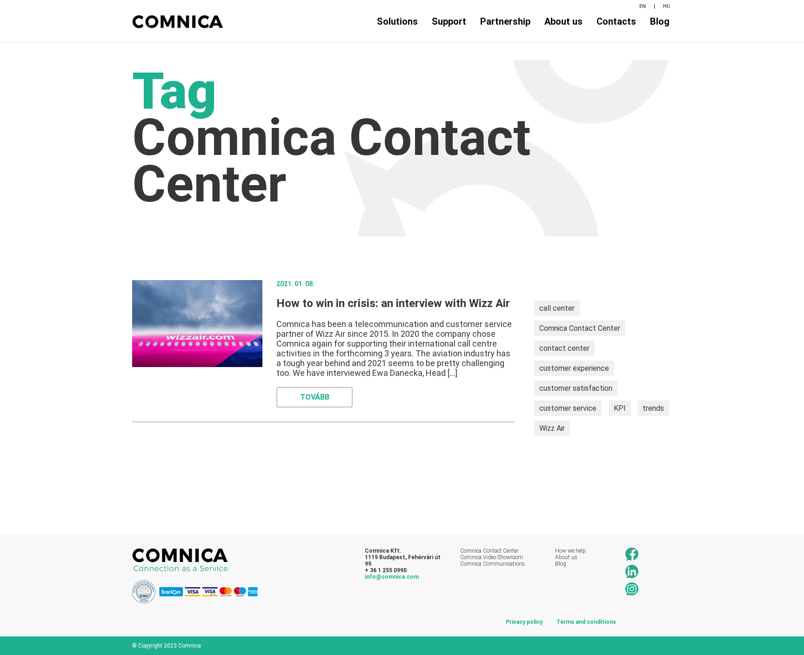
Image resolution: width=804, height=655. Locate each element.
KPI (620, 408)
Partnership (505, 21)
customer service (567, 408)
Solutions (397, 21)
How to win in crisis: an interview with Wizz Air (393, 303)
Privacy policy (524, 622)
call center (557, 308)
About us (563, 21)
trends (653, 408)
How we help (570, 551)
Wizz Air (552, 428)
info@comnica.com (392, 577)
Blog (660, 21)
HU (666, 6)
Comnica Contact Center (579, 328)
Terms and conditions (586, 622)
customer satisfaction (575, 388)
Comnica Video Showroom (491, 557)
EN (642, 6)
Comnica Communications (492, 564)
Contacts (616, 21)
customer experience (574, 368)
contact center (564, 348)
